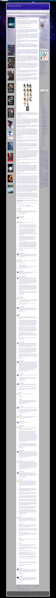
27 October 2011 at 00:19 (22, 412)
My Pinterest (41, 45)
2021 (42, 94)
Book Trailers (44, 153)
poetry (45, 167)
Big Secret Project (43, 152)
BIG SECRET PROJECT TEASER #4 (45, 111)
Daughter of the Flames (45, 157)
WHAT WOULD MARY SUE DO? (45, 114)
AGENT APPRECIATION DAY (45, 132)
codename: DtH (46, 154)
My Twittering (42, 44)
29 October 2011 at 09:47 (22, 521)
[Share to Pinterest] (30, 205)
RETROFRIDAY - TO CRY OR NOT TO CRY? (44, 118)
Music (43, 165)
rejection (47, 170)
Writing (32, 206)
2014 (42, 102)
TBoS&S (47, 175)
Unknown (20, 297)
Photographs (46, 166)
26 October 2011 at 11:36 (22, 380)
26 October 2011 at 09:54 (22, 358)
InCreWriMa (46, 162)
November (43, 108)
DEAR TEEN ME (10, 41)
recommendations (42, 170)
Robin (19, 399)
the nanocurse (41, 180)
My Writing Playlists (42, 46)
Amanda (20, 568)
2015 (42, 101)
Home (8, 10)
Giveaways (41, 160)
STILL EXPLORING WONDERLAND (44, 129)
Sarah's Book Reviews (43, 65)
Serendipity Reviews (42, 63)
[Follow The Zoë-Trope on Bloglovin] (44, 50)
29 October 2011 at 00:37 (22, 477)
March (43, 143)
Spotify (43, 175)
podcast (43, 167)
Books (47, 153)
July (42, 138)
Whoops (44, 184)
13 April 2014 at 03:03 (21, 565)
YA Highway (41, 73)
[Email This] (26, 205)
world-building (47, 184)
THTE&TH (43, 182)
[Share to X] (28, 205)
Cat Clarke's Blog (42, 67)
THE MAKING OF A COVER (10, 34)
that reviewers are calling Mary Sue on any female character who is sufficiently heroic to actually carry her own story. (27, 53)
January (43, 145)
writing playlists (45, 186)
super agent (45, 175)
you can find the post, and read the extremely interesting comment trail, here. (27, 32)
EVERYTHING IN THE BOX (45, 124)
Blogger (36, 594)
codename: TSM (42, 155)
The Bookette (41, 69)
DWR (19, 392)
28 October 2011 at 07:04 (22, 457)
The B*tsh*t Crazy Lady (28, 206)
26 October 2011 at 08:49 (22, 304)
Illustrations (46, 161)
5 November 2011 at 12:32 (22, 535)
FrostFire (39, 10)
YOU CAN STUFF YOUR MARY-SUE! (11, 36)
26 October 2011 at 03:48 (22, 218)
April (42, 142)
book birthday (47, 152)
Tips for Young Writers (44, 183)
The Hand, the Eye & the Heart (15, 10)
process (47, 167)
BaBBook (41, 151)
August (43, 137)
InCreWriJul (41, 162)
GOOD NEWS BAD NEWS (44, 113)
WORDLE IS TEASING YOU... (45, 131)
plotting (41, 167)
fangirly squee (46, 158)
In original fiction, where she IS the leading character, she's (27, 46)
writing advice (42, 186)
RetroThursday (41, 172)
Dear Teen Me (41, 158)
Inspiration (42, 163)
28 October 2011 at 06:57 (22, 447)
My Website (41, 43)
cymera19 (44, 156)
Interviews (46, 163)
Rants (19, 206)
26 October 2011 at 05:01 (22, 250)
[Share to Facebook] (29, 205)
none (19, 221)
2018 (42, 97)
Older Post (36, 586)
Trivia (47, 183)
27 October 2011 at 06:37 (22, 423)
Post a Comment (20, 582)
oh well (44, 166)
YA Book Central (42, 74)
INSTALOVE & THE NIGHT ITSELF (11, 39)
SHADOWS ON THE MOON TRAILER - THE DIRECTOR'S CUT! (44, 126)
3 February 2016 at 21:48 (22, 573)
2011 (42, 106)
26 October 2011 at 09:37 (22, 339)
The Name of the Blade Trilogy (32, 10)
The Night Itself (46, 180)
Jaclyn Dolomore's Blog (43, 66)
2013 (42, 103)
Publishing (46, 167)
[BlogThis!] (27, 205)
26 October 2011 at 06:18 (22, 262)
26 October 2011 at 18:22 (22, 403)
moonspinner (20, 425)
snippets (41, 175)
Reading (21, 206)
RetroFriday (41, 171)
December (43, 107)
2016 (42, 100)
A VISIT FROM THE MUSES (44, 134)
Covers (41, 156)
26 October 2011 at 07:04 (22, 268)
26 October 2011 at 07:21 (22, 294)
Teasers (41, 176)
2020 (42, 95)
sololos (30, 594)
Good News (46, 160)
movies (41, 165)
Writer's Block (42, 185)
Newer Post (19, 586)
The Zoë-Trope (14, 5)
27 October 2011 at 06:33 (22, 418)
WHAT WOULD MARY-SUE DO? (11, 37)
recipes (47, 169)
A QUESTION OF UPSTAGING (44, 122)
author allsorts (46, 150)
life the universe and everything (44, 164)
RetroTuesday (47, 172)
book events (41, 153)
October (43, 109)
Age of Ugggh (42, 150)
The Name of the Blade (44, 179)
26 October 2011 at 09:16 (22, 311)
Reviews (24, 206)
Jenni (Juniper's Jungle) (22, 265)
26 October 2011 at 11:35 (22, 371)
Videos (41, 184)
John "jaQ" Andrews (21, 276)
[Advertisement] (10, 208)
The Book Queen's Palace (43, 72)
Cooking (45, 155)
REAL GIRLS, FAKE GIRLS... (10, 32)
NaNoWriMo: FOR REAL (45, 116)
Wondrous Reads (42, 71)
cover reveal (47, 155)
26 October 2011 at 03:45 (22, 213)
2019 (42, 96)
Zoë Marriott (20, 216)
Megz (19, 209)
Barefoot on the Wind (24, 10)
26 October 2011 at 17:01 (22, 396)
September (43, 136)
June (42, 139)
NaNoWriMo (45, 165)
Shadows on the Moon (45, 10)
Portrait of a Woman (42, 70)
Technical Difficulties (45, 176)
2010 (42, 147)
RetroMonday (47, 171)
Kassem (20, 460)
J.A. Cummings (21, 306)
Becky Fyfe (20, 576)
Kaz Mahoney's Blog (42, 68)
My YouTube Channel (43, 47)
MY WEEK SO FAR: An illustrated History (45, 120)
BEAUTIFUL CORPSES (11, 40)
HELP (43, 161)
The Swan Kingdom (43, 181)
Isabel (19, 415)
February (43, 144)
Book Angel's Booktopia (43, 64)
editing (44, 158)
